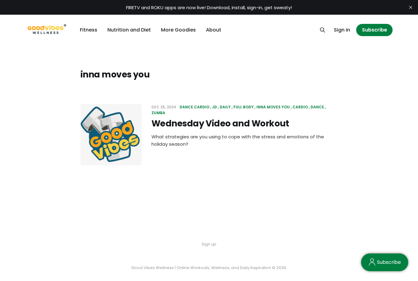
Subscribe (374, 29)
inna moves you (273, 107)
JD (214, 107)
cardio (300, 107)
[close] (411, 7)
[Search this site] (322, 30)
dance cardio (194, 107)
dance (317, 107)
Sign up (209, 244)
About (213, 29)
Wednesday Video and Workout (220, 123)
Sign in (342, 29)
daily (225, 107)
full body (243, 107)
